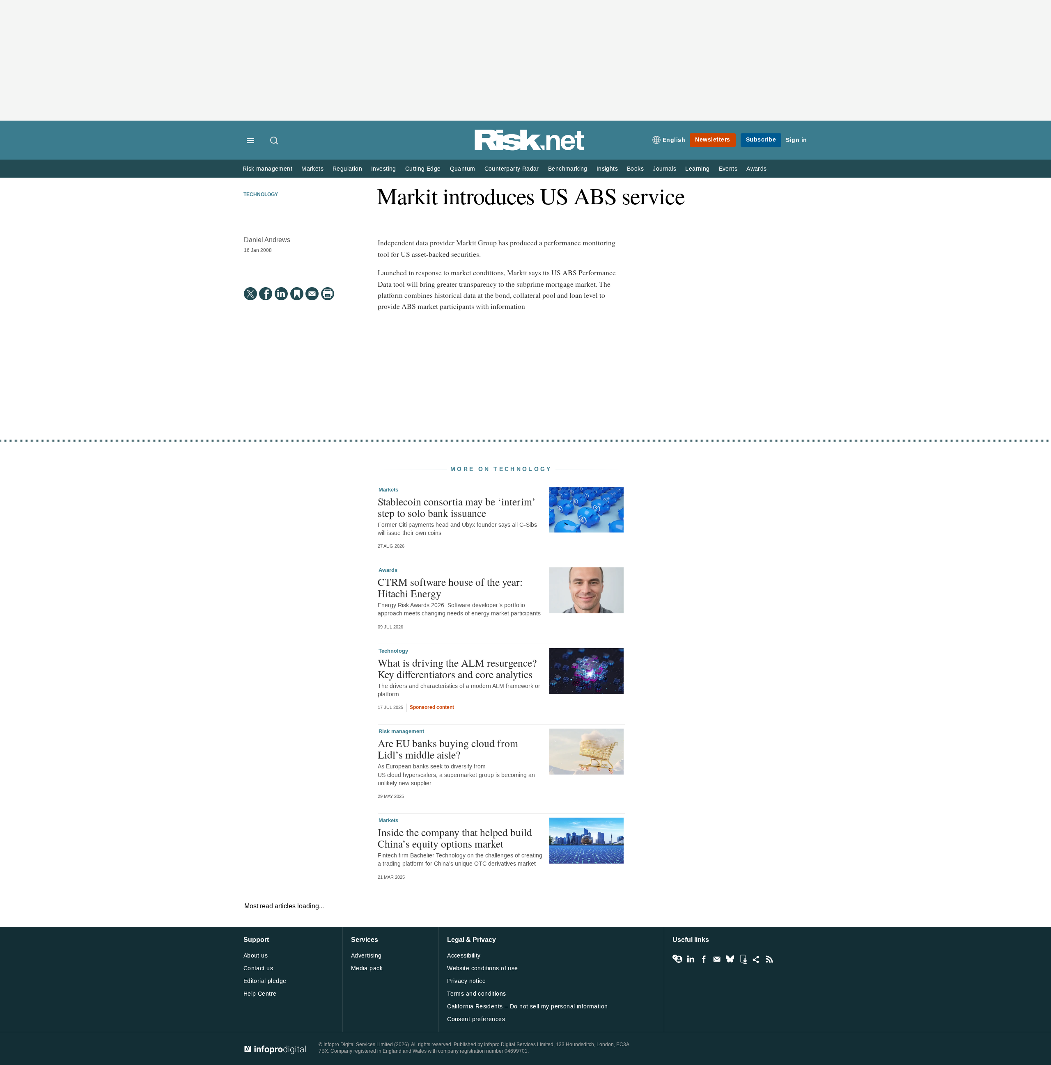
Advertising (366, 956)
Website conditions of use (482, 968)
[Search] (274, 141)
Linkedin (690, 959)
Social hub (756, 959)
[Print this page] (327, 293)
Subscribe (761, 139)
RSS (769, 959)
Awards (756, 168)
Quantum (462, 168)
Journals (664, 168)
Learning (697, 168)
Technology (260, 195)
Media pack (367, 968)
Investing (383, 168)
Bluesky (730, 959)
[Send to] (312, 293)
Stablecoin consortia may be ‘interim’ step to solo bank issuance (457, 507)
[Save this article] (296, 293)
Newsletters (712, 139)
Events (728, 168)
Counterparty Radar (511, 168)
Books (635, 168)
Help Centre (260, 994)
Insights (607, 168)
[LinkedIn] (281, 293)
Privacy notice (466, 981)
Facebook (704, 959)
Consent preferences (476, 1019)
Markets (312, 168)
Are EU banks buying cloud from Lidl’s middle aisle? (448, 748)
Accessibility (463, 956)
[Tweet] (250, 293)
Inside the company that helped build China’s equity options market (455, 837)
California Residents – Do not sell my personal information (527, 1006)
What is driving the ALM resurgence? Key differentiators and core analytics (457, 668)
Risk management (267, 168)
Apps (743, 959)
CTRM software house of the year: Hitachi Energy (450, 587)
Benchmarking (567, 168)
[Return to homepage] (529, 148)
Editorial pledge (265, 981)
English (674, 140)
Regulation (347, 168)
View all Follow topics (677, 959)
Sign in (796, 140)
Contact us (258, 968)
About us (255, 956)
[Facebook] (265, 293)
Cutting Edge (423, 168)
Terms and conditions (476, 994)
